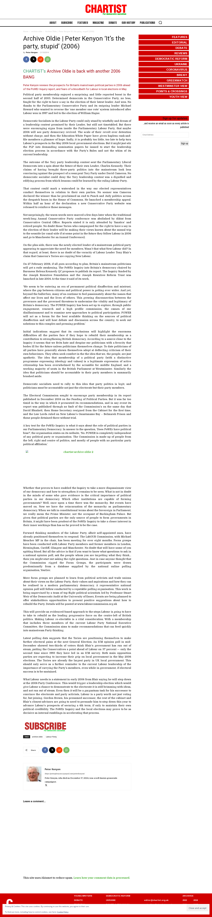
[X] (33, 59)
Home (25, 31)
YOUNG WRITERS (83, 896)
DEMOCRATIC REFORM (118, 896)
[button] (160, 22)
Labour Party (51, 736)
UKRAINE (111, 900)
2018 (195, 900)
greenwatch (177, 80)
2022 (185, 900)
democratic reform (171, 58)
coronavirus (176, 69)
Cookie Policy (62, 912)
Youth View (178, 96)
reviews (180, 53)
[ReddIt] (40, 59)
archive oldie (36, 31)
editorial (179, 42)
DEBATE (78, 900)
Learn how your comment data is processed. (102, 878)
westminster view (172, 85)
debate (181, 47)
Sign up (184, 143)
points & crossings (171, 91)
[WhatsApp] (48, 59)
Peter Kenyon (32, 52)
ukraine (181, 64)
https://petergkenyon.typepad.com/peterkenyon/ (65, 774)
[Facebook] (26, 59)
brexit (182, 75)
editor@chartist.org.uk (156, 900)
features (179, 37)
